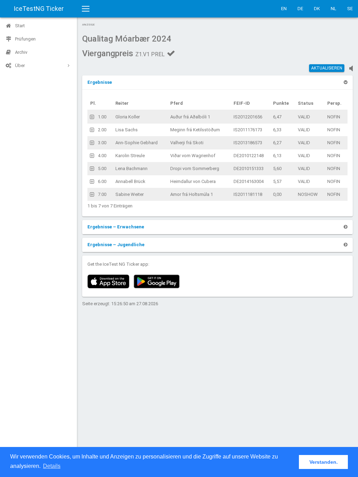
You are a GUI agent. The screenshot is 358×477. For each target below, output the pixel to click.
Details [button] (51, 466)
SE (350, 8)
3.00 (102, 142)
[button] (99, 82)
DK (317, 8)
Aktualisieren (326, 68)
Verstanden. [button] (323, 462)
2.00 (102, 129)
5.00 (102, 168)
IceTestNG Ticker (39, 8)
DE (300, 8)
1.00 (102, 116)
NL (333, 8)
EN (284, 8)
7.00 (102, 194)
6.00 (102, 181)
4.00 (102, 155)
